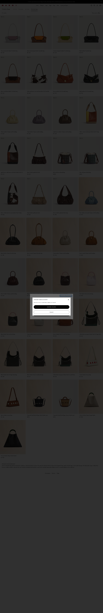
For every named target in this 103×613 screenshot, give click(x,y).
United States (51, 307)
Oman (51, 312)
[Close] (68, 300)
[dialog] (51, 307)
